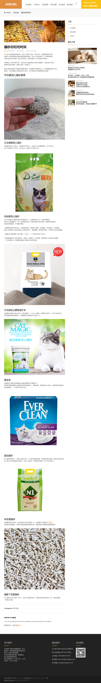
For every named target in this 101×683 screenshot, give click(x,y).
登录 (19, 625)
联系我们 (70, 4)
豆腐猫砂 (49, 522)
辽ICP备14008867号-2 (22, 680)
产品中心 (37, 4)
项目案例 (45, 4)
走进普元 (28, 4)
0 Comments (32, 51)
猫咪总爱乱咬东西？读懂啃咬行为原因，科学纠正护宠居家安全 (83, 84)
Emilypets (21, 51)
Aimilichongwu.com (38, 678)
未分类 (72, 36)
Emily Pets (19, 678)
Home (8, 13)
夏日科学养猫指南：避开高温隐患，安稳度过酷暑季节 (86, 103)
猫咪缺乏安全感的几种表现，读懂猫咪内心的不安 (77, 68)
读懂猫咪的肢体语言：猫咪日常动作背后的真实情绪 (85, 93)
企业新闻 (62, 4)
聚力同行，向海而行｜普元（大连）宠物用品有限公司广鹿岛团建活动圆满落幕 (81, 76)
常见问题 (53, 4)
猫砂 (5, 54)
